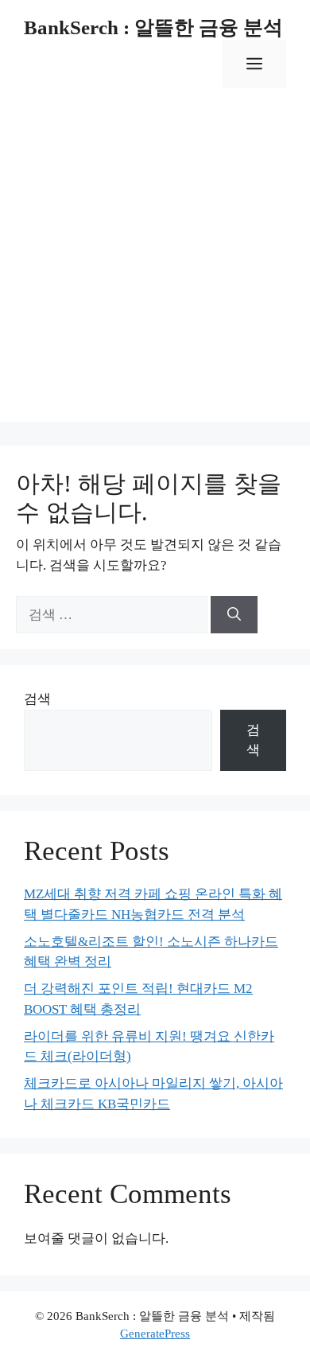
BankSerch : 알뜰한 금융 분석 (153, 27)
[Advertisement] (155, 266)
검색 (37, 699)
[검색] (234, 615)
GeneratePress (155, 1333)
